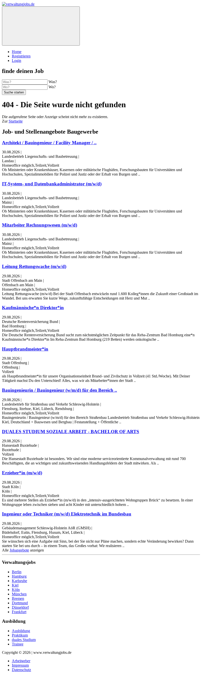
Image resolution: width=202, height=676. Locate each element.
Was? (53, 82)
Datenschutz (21, 670)
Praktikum (20, 635)
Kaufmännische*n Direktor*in (33, 307)
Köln (16, 589)
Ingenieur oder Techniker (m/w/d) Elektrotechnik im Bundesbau (66, 513)
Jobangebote (19, 550)
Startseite (16, 121)
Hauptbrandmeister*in (25, 349)
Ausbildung (21, 631)
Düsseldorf (20, 607)
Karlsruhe (19, 581)
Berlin (16, 572)
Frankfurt (19, 612)
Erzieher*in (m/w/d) (22, 472)
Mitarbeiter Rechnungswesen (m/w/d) (39, 225)
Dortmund (20, 603)
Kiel (15, 585)
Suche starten (14, 92)
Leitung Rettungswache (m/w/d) (34, 266)
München (19, 594)
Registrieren (21, 56)
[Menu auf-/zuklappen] (41, 26)
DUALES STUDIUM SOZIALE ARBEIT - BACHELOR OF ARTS (70, 431)
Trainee (17, 644)
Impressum (20, 665)
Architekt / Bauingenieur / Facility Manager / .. (49, 142)
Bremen (18, 598)
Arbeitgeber (21, 661)
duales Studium (24, 640)
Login (16, 60)
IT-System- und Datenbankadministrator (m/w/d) (51, 183)
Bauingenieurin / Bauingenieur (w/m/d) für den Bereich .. (59, 390)
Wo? (52, 87)
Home (16, 52)
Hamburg (19, 576)
